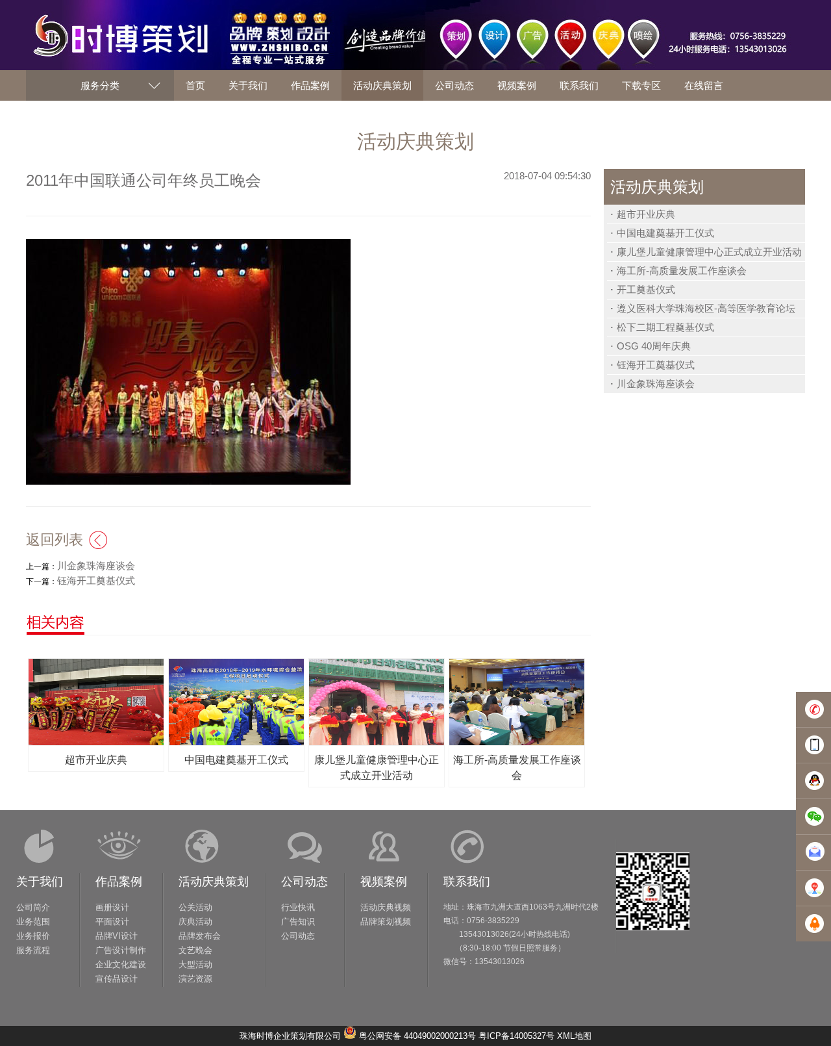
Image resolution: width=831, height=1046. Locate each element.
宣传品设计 (116, 979)
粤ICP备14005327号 (516, 1036)
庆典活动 (195, 921)
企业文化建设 (120, 964)
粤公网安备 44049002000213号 (417, 1036)
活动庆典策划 (214, 881)
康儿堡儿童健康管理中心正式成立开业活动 (709, 251)
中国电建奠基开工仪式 (665, 232)
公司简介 (33, 907)
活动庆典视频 (385, 907)
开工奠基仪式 (646, 289)
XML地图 (574, 1036)
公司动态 (304, 881)
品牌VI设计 (116, 936)
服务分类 (100, 85)
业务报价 (33, 936)
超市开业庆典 (646, 214)
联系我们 (466, 881)
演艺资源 (195, 979)
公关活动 (195, 907)
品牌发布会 (200, 936)
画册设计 (112, 907)
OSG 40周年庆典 (654, 345)
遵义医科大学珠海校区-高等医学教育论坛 (706, 308)
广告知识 (298, 921)
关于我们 (39, 881)
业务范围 (33, 921)
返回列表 (54, 539)
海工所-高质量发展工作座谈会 (682, 270)
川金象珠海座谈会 (656, 383)
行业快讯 (298, 907)
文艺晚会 (195, 950)
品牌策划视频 (385, 921)
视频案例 (383, 881)
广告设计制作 (120, 950)
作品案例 (118, 881)
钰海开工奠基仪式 (656, 364)
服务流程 (33, 950)
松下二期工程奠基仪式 (665, 327)
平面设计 (112, 921)
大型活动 (195, 964)
